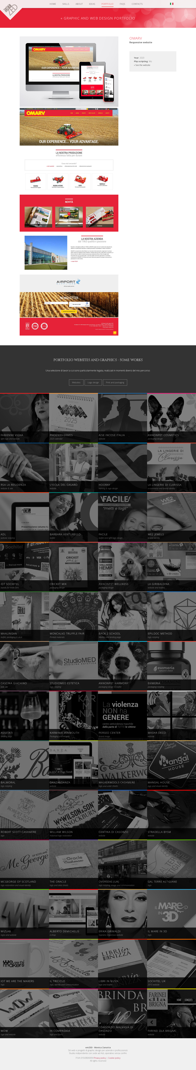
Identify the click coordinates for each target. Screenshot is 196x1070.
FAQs (122, 4)
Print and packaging (115, 382)
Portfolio (107, 4)
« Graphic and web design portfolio (98, 18)
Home (53, 4)
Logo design (93, 382)
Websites (76, 382)
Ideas (92, 4)
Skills (65, 4)
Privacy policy (100, 1058)
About (79, 4)
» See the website (142, 65)
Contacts (137, 4)
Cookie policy (114, 1058)
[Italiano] (171, 4)
